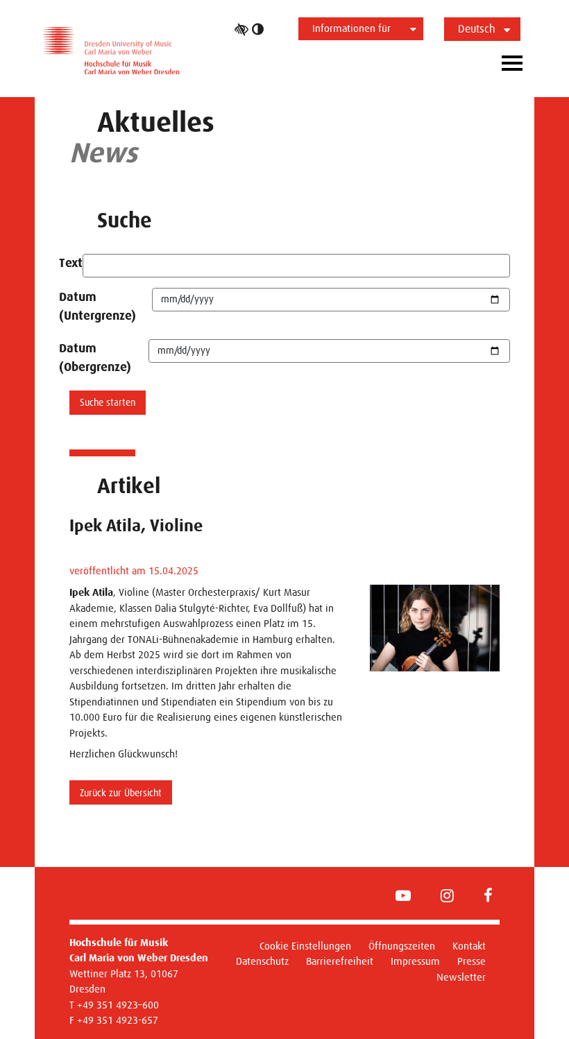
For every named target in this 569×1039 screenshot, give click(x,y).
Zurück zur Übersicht (121, 792)
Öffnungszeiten (401, 946)
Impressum (415, 961)
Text (71, 263)
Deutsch (476, 28)
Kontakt (469, 946)
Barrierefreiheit (339, 961)
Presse (471, 961)
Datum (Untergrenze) (97, 306)
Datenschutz (262, 961)
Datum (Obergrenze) (95, 357)
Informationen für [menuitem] (351, 28)
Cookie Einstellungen (305, 946)
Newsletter (461, 977)
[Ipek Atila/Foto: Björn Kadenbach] (435, 628)
